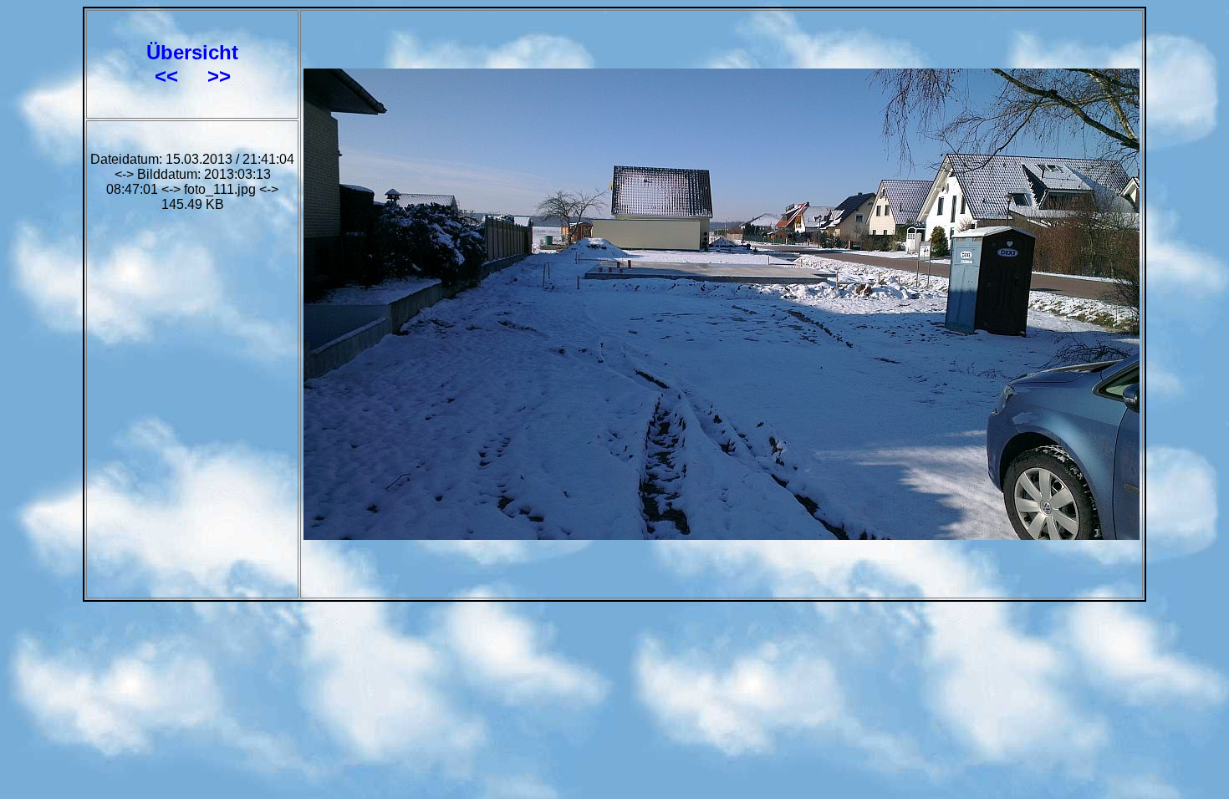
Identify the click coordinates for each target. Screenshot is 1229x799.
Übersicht (192, 52)
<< (169, 75)
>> (219, 75)
